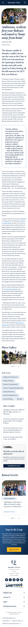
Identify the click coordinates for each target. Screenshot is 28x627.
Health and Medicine (9, 498)
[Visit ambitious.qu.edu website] (14, 586)
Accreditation (6, 620)
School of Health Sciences (10, 395)
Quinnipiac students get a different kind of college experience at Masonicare (13, 412)
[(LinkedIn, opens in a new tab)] (14, 579)
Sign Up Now (14, 550)
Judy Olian (19, 399)
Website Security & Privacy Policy (11, 623)
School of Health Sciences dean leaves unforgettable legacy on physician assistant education (12, 430)
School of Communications (10, 384)
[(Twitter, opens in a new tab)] (10, 579)
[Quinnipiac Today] (14, 3)
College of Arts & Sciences (10, 377)
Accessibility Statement (9, 618)
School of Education (8, 391)
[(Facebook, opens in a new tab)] (6, 579)
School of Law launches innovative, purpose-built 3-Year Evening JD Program (13, 421)
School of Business (8, 380)
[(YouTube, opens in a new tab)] (21, 579)
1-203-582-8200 (14, 575)
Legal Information (17, 620)
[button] (12, 366)
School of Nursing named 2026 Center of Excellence (13, 438)
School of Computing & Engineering (12, 388)
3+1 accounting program (11, 289)
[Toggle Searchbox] (25, 2)
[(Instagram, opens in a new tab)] (17, 579)
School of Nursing (8, 399)
